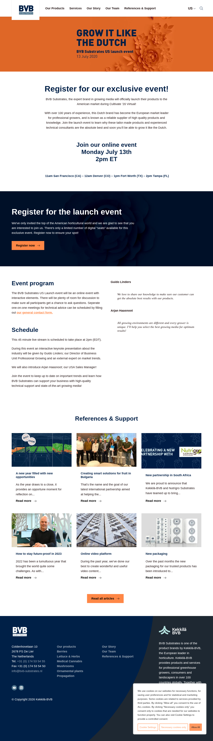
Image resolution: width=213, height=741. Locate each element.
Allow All (195, 727)
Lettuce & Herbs (68, 656)
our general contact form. (35, 312)
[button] (201, 8)
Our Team (112, 8)
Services (75, 8)
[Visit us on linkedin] (21, 687)
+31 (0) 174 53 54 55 (31, 661)
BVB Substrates (25, 10)
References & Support (140, 8)
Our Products (54, 8)
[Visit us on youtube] (14, 687)
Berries (62, 651)
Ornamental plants (70, 671)
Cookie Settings (148, 727)
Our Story (94, 8)
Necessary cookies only (173, 727)
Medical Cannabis (69, 661)
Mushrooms (65, 666)
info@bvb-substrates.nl (27, 671)
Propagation (65, 676)
